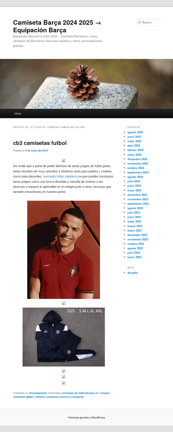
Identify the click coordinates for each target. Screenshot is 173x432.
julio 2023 (133, 212)
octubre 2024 (135, 168)
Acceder (132, 273)
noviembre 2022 (137, 239)
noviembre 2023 (137, 199)
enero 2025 (134, 155)
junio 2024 (134, 186)
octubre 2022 (135, 244)
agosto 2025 (135, 132)
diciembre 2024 (137, 159)
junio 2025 (134, 137)
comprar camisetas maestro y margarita (59, 397)
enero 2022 (134, 257)
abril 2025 (133, 145)
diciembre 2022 (137, 235)
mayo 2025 (134, 141)
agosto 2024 (135, 177)
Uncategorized (37, 393)
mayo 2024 (134, 190)
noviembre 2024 (137, 163)
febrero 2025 (135, 150)
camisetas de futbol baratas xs (80, 393)
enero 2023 (134, 230)
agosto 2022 (135, 248)
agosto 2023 (135, 208)
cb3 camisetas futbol (40, 143)
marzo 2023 (134, 226)
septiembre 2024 (138, 172)
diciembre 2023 (137, 195)
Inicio (17, 113)
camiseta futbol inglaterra (60, 176)
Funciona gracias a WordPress (86, 417)
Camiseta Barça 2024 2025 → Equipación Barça (57, 26)
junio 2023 (134, 217)
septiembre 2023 (138, 204)
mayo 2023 (134, 221)
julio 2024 (133, 181)
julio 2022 (133, 253)
